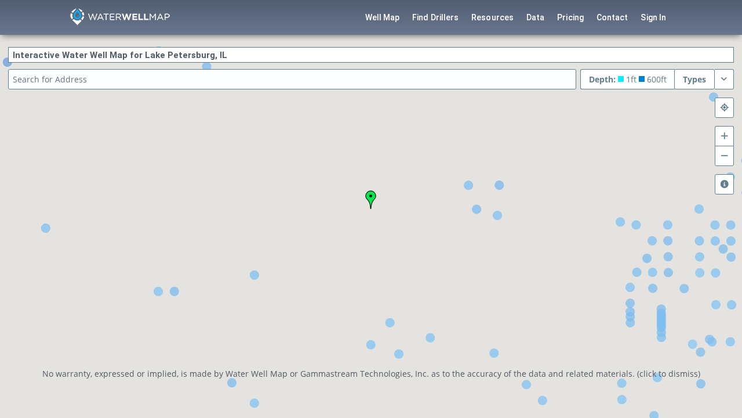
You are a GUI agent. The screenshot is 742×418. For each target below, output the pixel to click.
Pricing (570, 17)
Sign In (653, 17)
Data (535, 17)
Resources (492, 17)
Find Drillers (435, 17)
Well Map (382, 17)
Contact (612, 17)
